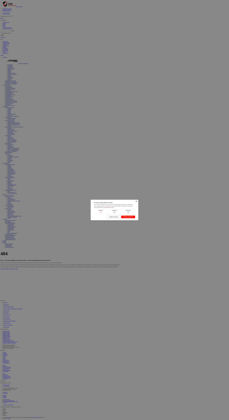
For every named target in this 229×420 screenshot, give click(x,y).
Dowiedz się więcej (110, 207)
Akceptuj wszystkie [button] (128, 216)
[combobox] (136, 201)
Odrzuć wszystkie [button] (113, 216)
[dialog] (114, 210)
